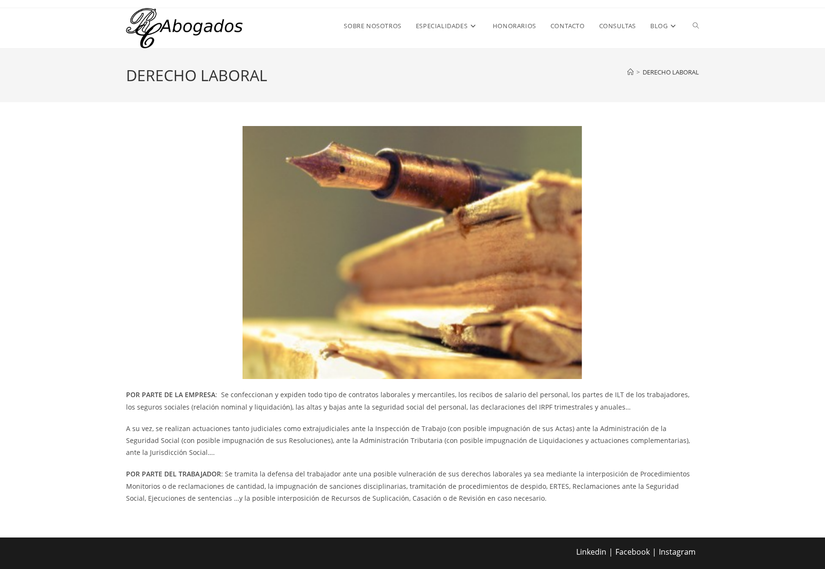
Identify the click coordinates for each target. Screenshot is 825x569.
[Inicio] (630, 72)
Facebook (632, 552)
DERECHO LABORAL (671, 72)
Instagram (677, 552)
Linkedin (591, 552)
